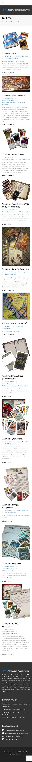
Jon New (16, 386)
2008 (3, 633)
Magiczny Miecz (19, 326)
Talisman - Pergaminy (11, 563)
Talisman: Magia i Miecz (22, 56)
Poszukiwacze (21, 102)
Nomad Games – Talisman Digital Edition (14, 709)
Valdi (26, 386)
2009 (3, 386)
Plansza (15, 102)
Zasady (15, 633)
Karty (14, 58)
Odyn (17, 58)
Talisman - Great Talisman (14, 95)
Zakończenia (5, 104)
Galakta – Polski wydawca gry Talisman (13, 717)
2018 (3, 102)
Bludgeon (10, 58)
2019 (6, 58)
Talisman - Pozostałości (13, 154)
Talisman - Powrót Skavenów (15, 269)
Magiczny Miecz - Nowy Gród (15, 323)
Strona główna (5, 21)
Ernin (12, 386)
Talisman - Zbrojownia (12, 438)
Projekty (13, 21)
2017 (20, 159)
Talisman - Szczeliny (11, 53)
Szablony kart (21, 386)
